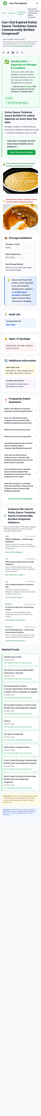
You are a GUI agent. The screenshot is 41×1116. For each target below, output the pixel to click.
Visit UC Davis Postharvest (15, 620)
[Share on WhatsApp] (17, 52)
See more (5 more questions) (20, 498)
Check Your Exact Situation (21, 152)
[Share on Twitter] (8, 52)
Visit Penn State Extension (15, 641)
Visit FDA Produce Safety (15, 575)
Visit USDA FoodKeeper (14, 552)
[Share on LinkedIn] (13, 52)
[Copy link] (22, 52)
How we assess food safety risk (21, 46)
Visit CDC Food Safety (14, 597)
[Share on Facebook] (3, 52)
